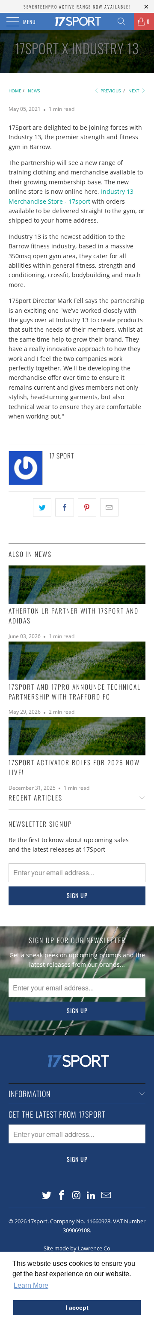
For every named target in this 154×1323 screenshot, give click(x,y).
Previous (110, 91)
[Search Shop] (124, 21)
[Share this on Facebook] (64, 507)
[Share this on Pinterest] (87, 507)
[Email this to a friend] (109, 507)
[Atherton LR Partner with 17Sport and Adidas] (77, 584)
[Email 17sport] (106, 1196)
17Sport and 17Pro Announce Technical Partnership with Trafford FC (75, 691)
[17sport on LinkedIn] (91, 1196)
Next (134, 91)
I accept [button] (77, 1307)
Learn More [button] (31, 1285)
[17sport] (77, 21)
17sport (37, 1221)
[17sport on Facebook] (61, 1196)
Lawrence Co (94, 1248)
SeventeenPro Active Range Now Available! (77, 6)
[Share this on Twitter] (42, 507)
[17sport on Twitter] (47, 1196)
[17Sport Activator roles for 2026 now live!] (77, 736)
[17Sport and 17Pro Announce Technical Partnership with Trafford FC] (77, 661)
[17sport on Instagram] (76, 1196)
